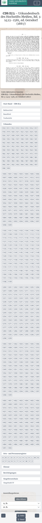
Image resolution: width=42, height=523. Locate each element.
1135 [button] (4, 249)
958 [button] (3, 150)
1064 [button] (10, 207)
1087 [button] (21, 218)
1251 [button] (15, 313)
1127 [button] (37, 241)
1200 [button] (4, 287)
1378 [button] (10, 384)
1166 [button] (21, 263)
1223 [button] (15, 298)
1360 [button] (26, 373)
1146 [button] (26, 252)
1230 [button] (15, 302)
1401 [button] (10, 400)
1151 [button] (15, 256)
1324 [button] (21, 355)
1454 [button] (32, 426)
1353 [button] (26, 369)
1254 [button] (32, 313)
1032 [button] (26, 188)
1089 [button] (32, 218)
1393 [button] (15, 391)
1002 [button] (15, 174)
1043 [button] (10, 196)
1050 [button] (10, 199)
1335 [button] (4, 362)
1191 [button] (4, 278)
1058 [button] (15, 203)
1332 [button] (26, 358)
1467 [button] (26, 433)
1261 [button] (32, 316)
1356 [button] (4, 373)
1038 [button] (21, 192)
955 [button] (26, 146)
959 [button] (8, 150)
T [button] (17, 461)
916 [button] (31, 128)
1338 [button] (21, 362)
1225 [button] (26, 298)
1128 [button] (4, 245)
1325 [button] (26, 355)
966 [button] (3, 154)
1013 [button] (37, 177)
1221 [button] (4, 298)
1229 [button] (10, 302)
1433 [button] (32, 415)
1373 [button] (21, 380)
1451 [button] (15, 426)
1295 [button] (26, 335)
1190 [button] (37, 274)
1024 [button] (21, 185)
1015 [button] (10, 181)
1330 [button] (15, 358)
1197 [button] (37, 278)
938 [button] (22, 139)
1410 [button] (21, 404)
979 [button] (26, 157)
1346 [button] (26, 366)
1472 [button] (15, 437)
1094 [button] (21, 221)
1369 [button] (37, 377)
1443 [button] (10, 422)
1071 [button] (10, 210)
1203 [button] (21, 287)
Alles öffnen (21, 499)
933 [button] (36, 135)
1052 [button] (21, 199)
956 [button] (31, 146)
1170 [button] (4, 267)
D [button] (11, 457)
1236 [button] (10, 305)
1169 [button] (37, 263)
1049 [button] (4, 199)
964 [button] (31, 150)
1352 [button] (21, 369)
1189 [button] (32, 274)
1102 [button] (15, 230)
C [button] (8, 457)
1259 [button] (21, 316)
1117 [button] (21, 238)
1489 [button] (32, 444)
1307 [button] (4, 347)
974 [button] (3, 157)
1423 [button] (15, 411)
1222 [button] (10, 298)
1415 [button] (10, 408)
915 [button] (26, 128)
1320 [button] (37, 351)
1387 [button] (21, 388)
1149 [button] (4, 256)
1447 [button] (32, 422)
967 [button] (8, 154)
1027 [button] (37, 185)
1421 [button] (4, 411)
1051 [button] (15, 199)
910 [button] (3, 128)
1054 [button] (32, 199)
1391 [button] (4, 391)
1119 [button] (32, 238)
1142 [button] (4, 252)
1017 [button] (21, 181)
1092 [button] (10, 221)
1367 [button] (26, 377)
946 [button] (22, 143)
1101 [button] (10, 230)
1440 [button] (32, 419)
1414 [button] (4, 408)
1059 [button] (21, 203)
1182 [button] (32, 271)
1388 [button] (26, 388)
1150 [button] (10, 256)
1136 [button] (10, 249)
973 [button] (36, 154)
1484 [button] (4, 444)
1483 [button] (37, 441)
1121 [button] (4, 241)
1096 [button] (32, 221)
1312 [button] (32, 347)
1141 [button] (37, 249)
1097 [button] (37, 221)
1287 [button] (21, 331)
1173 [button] (21, 267)
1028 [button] (4, 188)
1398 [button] (4, 395)
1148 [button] (37, 252)
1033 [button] (32, 188)
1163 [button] (4, 263)
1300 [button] (4, 344)
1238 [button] (21, 305)
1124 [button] (21, 241)
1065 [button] (15, 207)
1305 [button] (32, 344)
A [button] (2, 457)
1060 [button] (26, 203)
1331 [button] (21, 358)
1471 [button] (10, 437)
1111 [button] (26, 234)
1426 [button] (32, 411)
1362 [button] (37, 373)
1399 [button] (10, 395)
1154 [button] (32, 256)
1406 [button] (37, 400)
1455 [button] (37, 426)
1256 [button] (4, 316)
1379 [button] (15, 384)
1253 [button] (26, 313)
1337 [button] (15, 362)
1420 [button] (37, 408)
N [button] (38, 457)
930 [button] (22, 135)
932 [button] (31, 135)
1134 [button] (37, 245)
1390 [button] (37, 388)
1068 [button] (32, 207)
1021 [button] (4, 185)
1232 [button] (26, 302)
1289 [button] (32, 331)
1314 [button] (4, 351)
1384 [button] (4, 388)
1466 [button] (21, 433)
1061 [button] (32, 203)
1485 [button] (10, 444)
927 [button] (8, 135)
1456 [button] (4, 430)
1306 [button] (37, 344)
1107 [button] (4, 234)
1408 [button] (10, 404)
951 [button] (8, 146)
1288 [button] (26, 331)
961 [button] (17, 150)
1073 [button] (21, 210)
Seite (22, 516)
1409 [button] (15, 404)
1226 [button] (32, 298)
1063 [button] (4, 207)
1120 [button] (37, 238)
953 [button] (17, 146)
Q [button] (9, 461)
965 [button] (36, 150)
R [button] (11, 461)
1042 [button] (4, 196)
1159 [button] (21, 260)
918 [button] (3, 132)
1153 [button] (26, 256)
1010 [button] (21, 177)
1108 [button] (10, 234)
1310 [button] (21, 347)
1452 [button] (21, 426)
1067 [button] (26, 207)
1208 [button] (10, 291)
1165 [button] (15, 263)
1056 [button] (4, 203)
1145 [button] (21, 252)
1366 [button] (21, 377)
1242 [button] (4, 309)
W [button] (26, 461)
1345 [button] (21, 366)
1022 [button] (10, 185)
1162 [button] (37, 260)
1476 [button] (37, 437)
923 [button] (26, 132)
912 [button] (13, 128)
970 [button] (22, 154)
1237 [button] (15, 305)
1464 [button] (10, 433)
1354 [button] (32, 369)
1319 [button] (32, 351)
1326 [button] (32, 355)
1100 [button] (4, 230)
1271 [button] (10, 324)
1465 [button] (15, 433)
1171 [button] (10, 267)
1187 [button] (21, 274)
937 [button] (17, 139)
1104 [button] (26, 230)
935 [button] (8, 139)
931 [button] (26, 135)
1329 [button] (10, 358)
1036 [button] (10, 192)
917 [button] (36, 128)
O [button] (3, 461)
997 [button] (36, 165)
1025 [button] (26, 185)
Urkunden (7, 124)
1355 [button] (37, 369)
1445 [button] (21, 422)
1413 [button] (37, 404)
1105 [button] (32, 230)
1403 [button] (21, 400)
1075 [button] (32, 210)
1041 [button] (37, 192)
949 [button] (36, 143)
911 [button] (8, 128)
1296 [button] (32, 335)
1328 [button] (4, 358)
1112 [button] (32, 234)
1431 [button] (21, 415)
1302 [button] (15, 344)
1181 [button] (26, 271)
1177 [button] (4, 271)
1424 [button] (21, 411)
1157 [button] (10, 260)
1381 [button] (26, 384)
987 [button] (26, 161)
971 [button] (26, 154)
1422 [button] (10, 411)
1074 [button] (26, 210)
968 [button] (13, 154)
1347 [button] (32, 366)
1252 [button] (21, 313)
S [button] (14, 461)
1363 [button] (4, 377)
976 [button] (13, 157)
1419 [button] (32, 408)
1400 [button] (4, 400)
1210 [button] (21, 291)
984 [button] (13, 161)
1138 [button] (21, 249)
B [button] (5, 457)
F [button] (17, 457)
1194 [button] (21, 278)
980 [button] (31, 157)
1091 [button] (4, 221)
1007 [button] (4, 177)
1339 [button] (26, 362)
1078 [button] (10, 214)
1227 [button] (37, 298)
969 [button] (17, 154)
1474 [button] (26, 437)
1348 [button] (37, 366)
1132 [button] (26, 245)
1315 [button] (10, 351)
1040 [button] (32, 192)
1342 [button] (4, 366)
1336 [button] (10, 362)
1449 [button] (4, 426)
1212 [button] (32, 291)
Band (22, 519)
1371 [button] (10, 380)
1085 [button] (10, 218)
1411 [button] (26, 404)
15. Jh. (5, 503)
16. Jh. (5, 507)
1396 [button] (32, 391)
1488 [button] (26, 444)
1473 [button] (21, 437)
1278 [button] (10, 327)
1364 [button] (10, 377)
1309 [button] (15, 347)
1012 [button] (32, 177)
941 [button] (36, 139)
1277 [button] (4, 327)
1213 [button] (37, 291)
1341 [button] (37, 362)
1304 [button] (26, 344)
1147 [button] (32, 252)
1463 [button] (4, 433)
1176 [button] (37, 267)
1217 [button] (21, 294)
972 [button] (31, 154)
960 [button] (13, 150)
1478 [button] (10, 441)
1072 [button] (15, 210)
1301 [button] (10, 344)
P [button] (6, 461)
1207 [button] (4, 291)
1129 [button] (10, 245)
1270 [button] (4, 324)
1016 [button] (15, 181)
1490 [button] (37, 444)
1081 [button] (26, 214)
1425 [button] (26, 411)
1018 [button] (26, 181)
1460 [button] (26, 430)
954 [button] (22, 146)
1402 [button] (15, 400)
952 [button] (13, 146)
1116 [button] (15, 238)
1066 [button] (21, 207)
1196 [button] (32, 278)
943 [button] (8, 143)
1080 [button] (21, 214)
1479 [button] (15, 441)
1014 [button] (4, 181)
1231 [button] (21, 302)
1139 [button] (26, 249)
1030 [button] (15, 188)
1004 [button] (26, 174)
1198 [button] (4, 282)
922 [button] (22, 132)
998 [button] (3, 168)
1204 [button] (26, 287)
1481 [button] (26, 441)
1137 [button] (15, 249)
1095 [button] (26, 221)
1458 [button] (15, 430)
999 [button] (8, 168)
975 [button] (8, 157)
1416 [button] (15, 408)
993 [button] (17, 165)
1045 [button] (21, 196)
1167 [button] (26, 263)
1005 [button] (32, 174)
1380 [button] (21, 384)
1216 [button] (15, 294)
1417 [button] (21, 408)
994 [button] (22, 165)
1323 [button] (15, 355)
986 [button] (22, 161)
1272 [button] (15, 324)
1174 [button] (26, 267)
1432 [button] (26, 415)
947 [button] (26, 143)
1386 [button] (15, 388)
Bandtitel (7, 114)
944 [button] (13, 143)
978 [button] (22, 157)
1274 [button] (26, 324)
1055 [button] (37, 199)
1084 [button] (4, 218)
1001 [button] (10, 174)
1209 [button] (15, 291)
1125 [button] (26, 241)
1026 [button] (32, 185)
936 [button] (13, 139)
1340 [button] (32, 362)
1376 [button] (37, 380)
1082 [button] (32, 214)
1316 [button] (15, 351)
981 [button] (36, 157)
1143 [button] (10, 252)
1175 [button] (32, 267)
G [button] (20, 457)
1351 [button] (15, 369)
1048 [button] (37, 196)
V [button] (23, 461)
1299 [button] (10, 338)
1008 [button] (10, 177)
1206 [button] (37, 287)
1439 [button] (26, 419)
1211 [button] (26, 291)
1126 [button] (32, 241)
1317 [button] (21, 351)
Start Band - (12, 104)
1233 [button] (32, 302)
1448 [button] (37, 422)
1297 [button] (37, 335)
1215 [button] (10, 294)
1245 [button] (21, 309)
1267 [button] (26, 320)
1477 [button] (4, 441)
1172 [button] (15, 267)
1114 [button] (4, 238)
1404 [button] (26, 400)
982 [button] (3, 161)
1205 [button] (32, 287)
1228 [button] (4, 302)
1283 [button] (37, 327)
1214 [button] (4, 294)
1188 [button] (26, 274)
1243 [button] (10, 309)
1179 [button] (15, 271)
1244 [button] (15, 309)
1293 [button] (15, 335)
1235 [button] (4, 305)
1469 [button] (37, 433)
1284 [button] (4, 331)
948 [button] (31, 143)
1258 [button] (15, 316)
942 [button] (3, 143)
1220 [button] (37, 294)
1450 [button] (10, 426)
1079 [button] (15, 214)
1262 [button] (37, 316)
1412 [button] (32, 404)
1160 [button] (26, 260)
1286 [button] (15, 331)
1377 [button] (4, 384)
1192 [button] (10, 278)
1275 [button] (32, 324)
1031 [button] (21, 188)
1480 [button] (21, 441)
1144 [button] (15, 252)
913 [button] (17, 128)
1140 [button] (32, 249)
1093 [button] (15, 221)
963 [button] (26, 150)
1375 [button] (32, 380)
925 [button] (36, 132)
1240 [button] (32, 305)
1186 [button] (15, 274)
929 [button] (17, 135)
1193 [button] (15, 278)
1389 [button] (32, 388)
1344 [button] (15, 366)
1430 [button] (15, 415)
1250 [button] (10, 313)
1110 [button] (21, 234)
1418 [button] (26, 408)
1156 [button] (4, 260)
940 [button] (31, 139)
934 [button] (3, 139)
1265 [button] (15, 320)
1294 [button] (21, 335)
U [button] (20, 461)
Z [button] (32, 461)
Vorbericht (7, 118)
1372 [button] (15, 380)
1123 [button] (15, 241)
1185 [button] (10, 274)
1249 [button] (4, 313)
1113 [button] (37, 234)
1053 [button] (26, 199)
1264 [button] (10, 320)
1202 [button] (15, 287)
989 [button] (36, 161)
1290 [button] (37, 331)
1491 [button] (4, 448)
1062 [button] (37, 203)
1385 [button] (10, 388)
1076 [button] (37, 210)
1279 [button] (15, 327)
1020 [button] (37, 181)
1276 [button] (37, 324)
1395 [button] (26, 391)
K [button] (29, 457)
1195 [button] (26, 278)
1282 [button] (32, 327)
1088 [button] (26, 218)
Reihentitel (7, 110)
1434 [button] (37, 415)
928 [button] (13, 135)
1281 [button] (26, 327)
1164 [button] (10, 263)
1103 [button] (21, 230)
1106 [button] (37, 230)
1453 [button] (26, 426)
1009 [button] (15, 177)
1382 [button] (32, 384)
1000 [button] (4, 174)
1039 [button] (26, 192)
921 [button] (17, 132)
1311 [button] (26, 347)
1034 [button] (37, 188)
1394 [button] (21, 391)
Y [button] (29, 461)
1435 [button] (4, 419)
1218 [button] (26, 294)
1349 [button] (4, 369)
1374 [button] (26, 380)
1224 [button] (21, 298)
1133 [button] (32, 245)
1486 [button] (15, 444)
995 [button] (26, 165)
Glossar (6, 467)
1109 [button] (15, 234)
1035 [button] (4, 192)
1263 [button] (4, 320)
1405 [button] (32, 400)
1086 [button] (15, 218)
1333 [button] (32, 358)
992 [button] (13, 165)
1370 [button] (4, 380)
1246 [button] (26, 309)
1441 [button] (37, 419)
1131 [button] (21, 245)
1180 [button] (21, 271)
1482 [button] (32, 441)
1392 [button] (10, 391)
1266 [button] (21, 320)
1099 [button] (10, 225)
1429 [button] (10, 415)
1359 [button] (21, 373)
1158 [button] (15, 260)
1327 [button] (37, 355)
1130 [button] (15, 245)
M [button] (35, 457)
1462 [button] (37, 430)
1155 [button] (37, 256)
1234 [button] (37, 302)
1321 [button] (4, 355)
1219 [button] (32, 294)
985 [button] (17, 161)
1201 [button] (10, 287)
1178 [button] (10, 271)
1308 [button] (10, 347)
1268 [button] (32, 320)
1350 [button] (10, 369)
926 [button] (3, 135)
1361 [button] (32, 373)
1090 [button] (37, 218)
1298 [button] (4, 338)
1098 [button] (4, 225)
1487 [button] (21, 444)
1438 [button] (21, 419)
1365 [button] (15, 377)
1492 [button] (10, 448)
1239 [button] (26, 305)
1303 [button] (21, 344)
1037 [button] (15, 192)
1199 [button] (10, 282)
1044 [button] (15, 196)
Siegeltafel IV (8, 483)
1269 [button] (37, 320)
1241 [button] (37, 305)
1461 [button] (32, 430)
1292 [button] (10, 335)
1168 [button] (32, 263)
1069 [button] (37, 207)
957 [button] (36, 146)
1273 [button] (21, 324)
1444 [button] (15, 422)
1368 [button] (32, 377)
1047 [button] (32, 196)
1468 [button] (32, 433)
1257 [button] (10, 316)
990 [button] (3, 165)
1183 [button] (37, 271)
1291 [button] (4, 335)
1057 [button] (10, 203)
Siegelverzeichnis (10, 479)
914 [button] (22, 128)
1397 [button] (37, 391)
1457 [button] (10, 430)
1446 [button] (26, 422)
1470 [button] (4, 437)
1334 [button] (37, 358)
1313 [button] (37, 347)
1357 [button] (10, 373)
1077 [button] (4, 214)
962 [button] (22, 150)
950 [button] (3, 146)
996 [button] (31, 165)
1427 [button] (37, 411)
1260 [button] (26, 316)
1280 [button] (21, 327)
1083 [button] (37, 214)
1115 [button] (10, 238)
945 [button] (17, 143)
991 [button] (8, 165)
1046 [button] (26, 196)
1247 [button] (32, 309)
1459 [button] (21, 430)
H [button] (23, 457)
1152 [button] (21, 256)
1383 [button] (37, 384)
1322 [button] (10, 355)
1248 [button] (37, 309)
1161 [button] (32, 260)
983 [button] (8, 161)
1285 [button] (10, 331)
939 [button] (26, 139)
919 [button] (8, 132)
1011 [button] (26, 177)
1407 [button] (4, 404)
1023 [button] (15, 185)
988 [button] (31, 161)
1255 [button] (37, 313)
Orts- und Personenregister (14, 454)
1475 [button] (32, 437)
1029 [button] (10, 188)
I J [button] (26, 457)
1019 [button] (32, 181)
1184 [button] (4, 274)
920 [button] (13, 132)
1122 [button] (10, 241)
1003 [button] (21, 174)
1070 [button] (4, 210)
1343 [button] (10, 366)
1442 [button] (4, 422)
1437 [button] (15, 419)
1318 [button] (26, 351)
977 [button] (17, 157)
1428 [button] (4, 415)
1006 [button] (37, 174)
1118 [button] (26, 238)
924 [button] (31, 132)
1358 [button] (15, 373)
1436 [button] (10, 419)
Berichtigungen (9, 473)
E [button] (14, 457)
